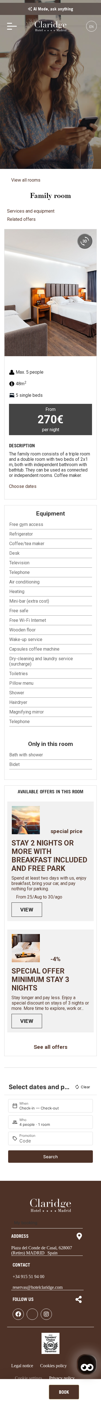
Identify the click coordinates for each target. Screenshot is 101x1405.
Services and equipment (30, 211)
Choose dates (22, 486)
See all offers (50, 1047)
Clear (85, 1087)
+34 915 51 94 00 (28, 1276)
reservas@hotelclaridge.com (38, 1287)
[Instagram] (46, 1314)
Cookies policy (53, 1365)
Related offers (21, 219)
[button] (10, 292)
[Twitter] (32, 1314)
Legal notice (22, 1365)
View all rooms (25, 180)
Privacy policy (62, 1378)
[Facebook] (18, 1314)
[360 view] (84, 241)
